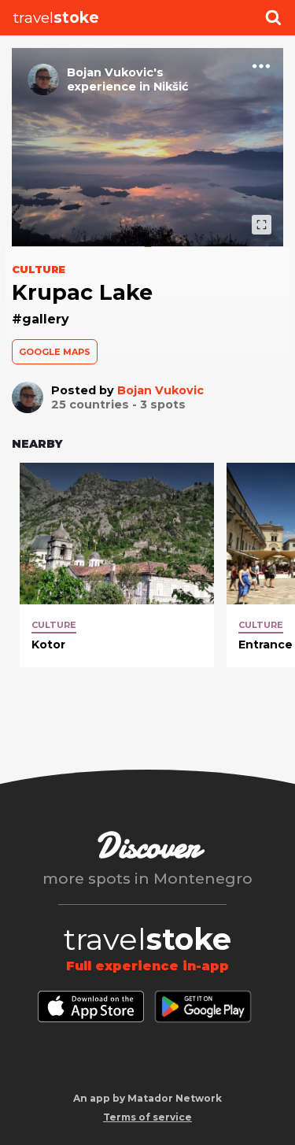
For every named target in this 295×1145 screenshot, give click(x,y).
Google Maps (54, 351)
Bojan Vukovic (160, 390)
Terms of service (147, 1117)
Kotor (48, 644)
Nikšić (171, 86)
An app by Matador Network (147, 1098)
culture (53, 624)
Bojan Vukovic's (115, 72)
